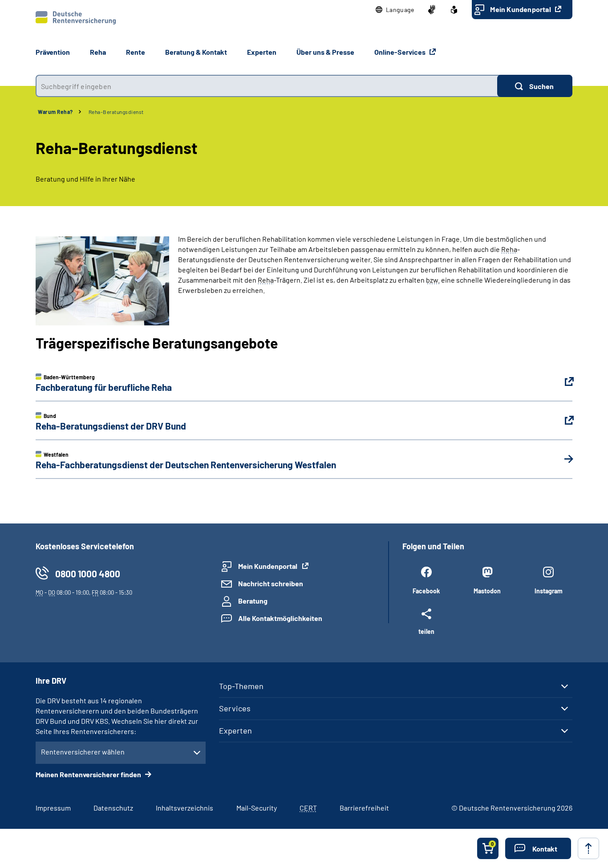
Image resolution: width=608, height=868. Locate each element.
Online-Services (400, 52)
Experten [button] (261, 52)
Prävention (53, 52)
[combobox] (266, 86)
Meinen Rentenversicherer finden (89, 774)
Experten (235, 730)
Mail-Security (256, 807)
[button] (395, 9)
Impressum (53, 807)
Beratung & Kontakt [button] (196, 52)
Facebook (426, 591)
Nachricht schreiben (270, 583)
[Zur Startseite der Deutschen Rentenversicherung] (76, 17)
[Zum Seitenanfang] (588, 848)
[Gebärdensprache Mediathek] (431, 9)
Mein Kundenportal (521, 9)
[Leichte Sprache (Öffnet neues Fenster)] (454, 9)
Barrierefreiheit (364, 807)
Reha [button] (98, 52)
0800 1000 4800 (87, 573)
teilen (426, 631)
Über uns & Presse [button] (325, 52)
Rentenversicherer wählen (83, 751)
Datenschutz (113, 807)
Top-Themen (241, 686)
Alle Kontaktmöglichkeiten (280, 618)
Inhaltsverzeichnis (184, 807)
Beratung (253, 600)
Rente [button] (135, 52)
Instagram (549, 591)
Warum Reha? (55, 112)
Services (235, 708)
